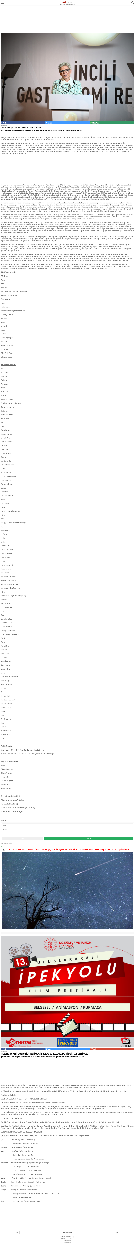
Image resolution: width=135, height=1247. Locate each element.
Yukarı (117, 1232)
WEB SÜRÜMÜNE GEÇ (67, 1237)
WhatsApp (95, 123)
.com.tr (67, 2)
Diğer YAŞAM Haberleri (67, 1232)
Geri (17, 1232)
